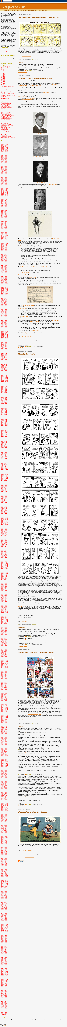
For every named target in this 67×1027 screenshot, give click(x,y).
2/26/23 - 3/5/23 (4, 942)
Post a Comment (22, 72)
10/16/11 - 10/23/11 (4, 423)
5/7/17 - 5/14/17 (4, 687)
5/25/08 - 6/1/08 (4, 265)
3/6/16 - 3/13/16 (4, 631)
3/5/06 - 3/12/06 (4, 162)
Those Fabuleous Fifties (5, 127)
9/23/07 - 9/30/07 (4, 233)
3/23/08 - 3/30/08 (4, 257)
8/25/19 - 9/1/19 (4, 797)
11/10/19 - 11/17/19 (4, 806)
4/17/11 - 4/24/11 (4, 399)
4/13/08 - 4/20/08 (4, 260)
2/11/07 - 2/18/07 (4, 205)
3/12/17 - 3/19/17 (4, 680)
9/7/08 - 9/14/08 (4, 279)
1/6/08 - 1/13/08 (4, 247)
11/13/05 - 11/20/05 (4, 147)
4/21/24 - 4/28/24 (4, 997)
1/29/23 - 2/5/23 (4, 938)
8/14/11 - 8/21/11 (4, 415)
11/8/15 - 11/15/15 (4, 615)
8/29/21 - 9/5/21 (4, 870)
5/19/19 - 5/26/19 (4, 784)
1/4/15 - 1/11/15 (4, 575)
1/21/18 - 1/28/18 (4, 721)
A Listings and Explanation (6, 67)
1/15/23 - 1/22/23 (4, 936)
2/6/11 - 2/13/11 (4, 392)
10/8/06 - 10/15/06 (4, 188)
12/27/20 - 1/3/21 (4, 838)
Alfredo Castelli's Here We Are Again (7, 115)
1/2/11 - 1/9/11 (3, 387)
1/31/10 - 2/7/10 (4, 345)
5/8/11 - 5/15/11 (4, 402)
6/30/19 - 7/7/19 (4, 790)
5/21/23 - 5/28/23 (4, 953)
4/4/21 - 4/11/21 (4, 851)
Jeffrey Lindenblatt (5, 48)
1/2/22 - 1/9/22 (3, 887)
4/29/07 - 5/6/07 (4, 215)
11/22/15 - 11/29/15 (4, 617)
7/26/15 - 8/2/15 (4, 602)
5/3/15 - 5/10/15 (4, 591)
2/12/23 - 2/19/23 (4, 940)
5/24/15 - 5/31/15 (4, 593)
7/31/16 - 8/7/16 (4, 650)
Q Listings (3, 83)
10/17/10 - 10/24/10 (4, 377)
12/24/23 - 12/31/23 (4, 981)
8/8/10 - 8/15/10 (4, 369)
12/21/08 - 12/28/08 (4, 293)
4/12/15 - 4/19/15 (4, 588)
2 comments (34, 59)
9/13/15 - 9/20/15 (4, 608)
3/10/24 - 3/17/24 (4, 991)
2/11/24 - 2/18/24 (4, 988)
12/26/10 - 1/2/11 (4, 386)
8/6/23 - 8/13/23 (4, 963)
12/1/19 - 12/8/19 (4, 809)
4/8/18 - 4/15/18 (4, 731)
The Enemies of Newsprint (6, 88)
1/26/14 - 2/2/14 (4, 530)
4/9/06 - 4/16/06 (4, 166)
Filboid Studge (3, 130)
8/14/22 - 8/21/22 (4, 916)
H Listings (3, 74)
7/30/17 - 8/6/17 (4, 698)
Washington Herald (27, 99)
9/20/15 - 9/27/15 (4, 609)
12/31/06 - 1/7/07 (4, 199)
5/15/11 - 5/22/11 (4, 403)
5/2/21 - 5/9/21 (3, 855)
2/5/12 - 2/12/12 (4, 438)
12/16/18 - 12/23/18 (4, 764)
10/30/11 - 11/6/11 (4, 425)
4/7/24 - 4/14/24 (4, 995)
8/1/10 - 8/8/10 (3, 368)
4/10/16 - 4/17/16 (4, 636)
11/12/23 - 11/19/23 (4, 976)
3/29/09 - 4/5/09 (4, 306)
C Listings (3, 69)
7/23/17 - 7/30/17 (4, 697)
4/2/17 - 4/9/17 (3, 682)
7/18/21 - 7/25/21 (4, 865)
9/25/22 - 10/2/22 (4, 922)
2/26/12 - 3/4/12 (4, 440)
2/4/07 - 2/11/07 (4, 204)
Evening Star (46, 92)
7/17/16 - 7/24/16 (4, 648)
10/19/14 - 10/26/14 (4, 565)
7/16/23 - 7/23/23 (4, 960)
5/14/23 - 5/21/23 (4, 952)
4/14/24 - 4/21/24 (4, 996)
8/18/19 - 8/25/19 (4, 796)
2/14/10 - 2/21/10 (4, 347)
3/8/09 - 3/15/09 (4, 303)
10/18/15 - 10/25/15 (4, 613)
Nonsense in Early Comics (6, 116)
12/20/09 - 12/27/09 (4, 340)
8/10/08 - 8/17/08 (4, 275)
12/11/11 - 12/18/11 (4, 430)
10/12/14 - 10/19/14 (4, 564)
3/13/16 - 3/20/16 (4, 632)
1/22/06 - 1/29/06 (4, 156)
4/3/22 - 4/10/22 (4, 899)
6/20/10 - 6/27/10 (4, 362)
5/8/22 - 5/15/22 (4, 903)
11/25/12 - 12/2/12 (4, 474)
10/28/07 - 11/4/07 (4, 238)
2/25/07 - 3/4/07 (4, 207)
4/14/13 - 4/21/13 (4, 493)
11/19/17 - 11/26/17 (4, 713)
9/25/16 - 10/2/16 (4, 658)
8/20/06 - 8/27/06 (4, 182)
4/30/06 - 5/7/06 (4, 169)
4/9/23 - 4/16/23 (4, 947)
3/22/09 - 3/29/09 (4, 305)
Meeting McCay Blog (5, 131)
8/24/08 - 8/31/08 (4, 277)
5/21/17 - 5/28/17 (4, 689)
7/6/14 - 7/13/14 (4, 551)
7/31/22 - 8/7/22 (4, 914)
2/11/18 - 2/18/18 (4, 724)
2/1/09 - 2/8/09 (3, 298)
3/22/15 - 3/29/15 (4, 585)
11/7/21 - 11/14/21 (4, 879)
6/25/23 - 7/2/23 (4, 957)
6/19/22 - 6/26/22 (4, 909)
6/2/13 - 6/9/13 (3, 499)
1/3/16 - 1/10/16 (4, 623)
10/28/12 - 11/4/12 (4, 471)
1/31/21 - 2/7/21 (4, 843)
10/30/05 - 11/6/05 (4, 145)
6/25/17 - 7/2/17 (4, 693)
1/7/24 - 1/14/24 (4, 983)
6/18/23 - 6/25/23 (4, 956)
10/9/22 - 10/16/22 (4, 923)
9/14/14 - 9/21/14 (4, 560)
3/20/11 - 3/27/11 (4, 397)
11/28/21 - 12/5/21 (4, 882)
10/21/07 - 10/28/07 (4, 237)
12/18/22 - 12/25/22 (4, 933)
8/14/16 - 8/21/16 (4, 652)
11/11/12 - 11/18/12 (4, 472)
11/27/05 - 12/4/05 (4, 149)
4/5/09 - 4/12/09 (4, 307)
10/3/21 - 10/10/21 (4, 875)
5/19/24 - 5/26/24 (4, 1000)
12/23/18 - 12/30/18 (4, 765)
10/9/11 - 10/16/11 (4, 422)
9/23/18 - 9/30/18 (4, 753)
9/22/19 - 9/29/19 (4, 800)
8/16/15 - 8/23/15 (4, 604)
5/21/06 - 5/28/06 (4, 172)
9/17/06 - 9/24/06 (4, 186)
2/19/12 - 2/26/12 (4, 439)
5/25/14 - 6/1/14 (4, 546)
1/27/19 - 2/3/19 (4, 769)
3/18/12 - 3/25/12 (4, 443)
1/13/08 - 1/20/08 (4, 248)
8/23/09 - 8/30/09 (4, 325)
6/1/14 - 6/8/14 (3, 547)
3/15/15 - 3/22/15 (4, 584)
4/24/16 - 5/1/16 (4, 637)
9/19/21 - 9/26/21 (4, 873)
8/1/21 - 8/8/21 (3, 867)
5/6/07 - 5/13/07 (4, 216)
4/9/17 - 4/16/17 (4, 683)
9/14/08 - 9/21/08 (4, 280)
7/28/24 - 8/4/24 (4, 1010)
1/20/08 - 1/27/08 (4, 249)
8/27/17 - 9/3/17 (4, 702)
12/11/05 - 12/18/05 (4, 151)
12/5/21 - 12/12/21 (4, 883)
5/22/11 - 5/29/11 (4, 404)
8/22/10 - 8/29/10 (4, 371)
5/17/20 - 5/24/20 (4, 827)
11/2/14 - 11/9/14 (4, 567)
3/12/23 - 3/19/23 (4, 944)
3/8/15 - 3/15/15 (4, 583)
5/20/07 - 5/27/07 (4, 218)
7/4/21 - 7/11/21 (4, 863)
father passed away (26, 272)
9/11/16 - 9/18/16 (4, 656)
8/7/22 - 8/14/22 (4, 915)
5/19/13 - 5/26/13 (4, 497)
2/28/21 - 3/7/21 (4, 846)
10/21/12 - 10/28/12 (4, 470)
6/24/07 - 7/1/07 (4, 222)
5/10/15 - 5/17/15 (4, 592)
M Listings (3, 79)
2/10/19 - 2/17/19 (4, 771)
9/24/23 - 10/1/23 (4, 969)
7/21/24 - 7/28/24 (4, 1009)
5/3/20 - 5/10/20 (4, 825)
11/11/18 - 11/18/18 (4, 759)
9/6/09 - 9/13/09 (4, 327)
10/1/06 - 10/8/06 (4, 187)
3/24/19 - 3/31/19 (4, 777)
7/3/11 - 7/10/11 (4, 409)
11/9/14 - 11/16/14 (4, 568)
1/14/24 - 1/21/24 (4, 984)
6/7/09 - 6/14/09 (4, 315)
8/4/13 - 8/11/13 (4, 507)
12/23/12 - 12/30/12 (4, 478)
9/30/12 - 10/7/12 (4, 467)
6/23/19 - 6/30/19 (4, 789)
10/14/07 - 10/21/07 (4, 236)
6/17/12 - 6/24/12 (4, 455)
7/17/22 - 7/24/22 (4, 912)
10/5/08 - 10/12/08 (4, 283)
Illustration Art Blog (4, 129)
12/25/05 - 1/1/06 (4, 153)
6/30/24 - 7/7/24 (4, 1006)
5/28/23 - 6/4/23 (4, 954)
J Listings (3, 76)
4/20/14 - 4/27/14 (4, 541)
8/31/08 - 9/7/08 (4, 278)
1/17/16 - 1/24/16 (4, 625)
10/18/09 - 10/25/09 (4, 332)
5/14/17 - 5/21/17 (4, 688)
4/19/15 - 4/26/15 (4, 589)
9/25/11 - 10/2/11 (4, 420)
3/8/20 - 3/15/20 (4, 822)
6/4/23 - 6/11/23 (4, 955)
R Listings (3, 84)
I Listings (3, 75)
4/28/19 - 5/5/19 (4, 781)
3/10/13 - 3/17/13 (4, 488)
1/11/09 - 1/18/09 (4, 296)
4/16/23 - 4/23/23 (4, 948)
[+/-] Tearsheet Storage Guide (7, 86)
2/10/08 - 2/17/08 (4, 252)
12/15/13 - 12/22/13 (4, 525)
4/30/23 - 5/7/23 (4, 950)
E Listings (3, 71)
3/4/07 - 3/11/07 (4, 208)
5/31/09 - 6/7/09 (4, 314)
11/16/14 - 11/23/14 (4, 569)
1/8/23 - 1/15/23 (4, 935)
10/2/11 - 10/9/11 (4, 421)
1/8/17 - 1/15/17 (4, 671)
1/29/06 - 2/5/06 (4, 157)
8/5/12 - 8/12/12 (4, 460)
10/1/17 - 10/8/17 (4, 706)
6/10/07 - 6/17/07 (4, 220)
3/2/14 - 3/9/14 (3, 535)
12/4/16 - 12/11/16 (4, 667)
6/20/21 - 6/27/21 (4, 861)
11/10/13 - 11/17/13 (4, 520)
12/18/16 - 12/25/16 (4, 669)
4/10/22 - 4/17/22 (4, 900)
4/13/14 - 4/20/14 (4, 540)
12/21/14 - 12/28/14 (4, 573)
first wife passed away (27, 332)
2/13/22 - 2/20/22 (4, 892)
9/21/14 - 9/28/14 (4, 561)
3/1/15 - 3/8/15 (3, 582)
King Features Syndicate (5, 106)
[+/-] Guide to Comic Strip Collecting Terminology (8, 96)
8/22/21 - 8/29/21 (4, 869)
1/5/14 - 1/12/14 (4, 527)
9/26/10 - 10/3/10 (4, 375)
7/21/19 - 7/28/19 (4, 792)
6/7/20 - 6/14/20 (4, 830)
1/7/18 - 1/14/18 (4, 719)
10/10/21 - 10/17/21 (4, 876)
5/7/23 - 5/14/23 (4, 951)
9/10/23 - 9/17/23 (4, 967)
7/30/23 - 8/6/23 (4, 962)
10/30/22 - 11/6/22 (4, 926)
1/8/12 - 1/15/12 (4, 434)
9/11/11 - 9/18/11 (4, 418)
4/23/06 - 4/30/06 (4, 168)
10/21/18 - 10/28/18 (4, 757)
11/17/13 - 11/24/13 (4, 521)
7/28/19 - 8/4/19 (4, 793)
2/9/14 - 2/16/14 (4, 532)
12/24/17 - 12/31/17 (4, 717)
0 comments (34, 853)
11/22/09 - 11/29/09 (4, 336)
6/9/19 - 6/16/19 (4, 787)
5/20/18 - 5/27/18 (4, 736)
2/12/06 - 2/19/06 (4, 159)
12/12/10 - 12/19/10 (4, 384)
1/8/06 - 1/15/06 (4, 154)
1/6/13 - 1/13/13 (4, 480)
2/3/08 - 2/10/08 (4, 251)
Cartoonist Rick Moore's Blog (6, 136)
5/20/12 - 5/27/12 (4, 451)
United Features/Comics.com (6, 107)
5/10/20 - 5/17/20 (4, 826)
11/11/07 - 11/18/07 (4, 240)
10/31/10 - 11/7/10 (4, 379)
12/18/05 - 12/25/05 (4, 152)
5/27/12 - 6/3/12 (4, 452)
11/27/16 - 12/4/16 (4, 666)
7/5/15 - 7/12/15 (4, 599)
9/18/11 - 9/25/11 (4, 419)
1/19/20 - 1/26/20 (4, 815)
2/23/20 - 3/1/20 (4, 820)
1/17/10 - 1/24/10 (4, 343)
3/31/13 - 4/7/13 (4, 491)
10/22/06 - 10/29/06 (4, 190)
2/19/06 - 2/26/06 (4, 160)
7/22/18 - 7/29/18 (4, 745)
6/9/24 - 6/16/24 (4, 1003)
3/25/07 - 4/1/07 (4, 210)
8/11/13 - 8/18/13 (4, 508)
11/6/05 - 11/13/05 (4, 146)
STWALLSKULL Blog (5, 123)
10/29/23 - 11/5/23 (4, 974)
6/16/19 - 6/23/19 (4, 788)
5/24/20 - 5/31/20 (4, 828)
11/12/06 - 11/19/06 (4, 193)
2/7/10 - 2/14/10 (4, 346)
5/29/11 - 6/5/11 (4, 405)
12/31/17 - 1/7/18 (4, 718)
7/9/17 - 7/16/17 (4, 695)
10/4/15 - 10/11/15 (4, 611)
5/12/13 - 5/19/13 (4, 496)
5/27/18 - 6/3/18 (4, 737)
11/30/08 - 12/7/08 (4, 290)
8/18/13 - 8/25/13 (4, 509)
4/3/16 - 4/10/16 (4, 635)
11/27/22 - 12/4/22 (4, 930)
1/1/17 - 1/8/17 (3, 670)
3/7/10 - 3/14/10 (4, 350)
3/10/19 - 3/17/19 (4, 775)
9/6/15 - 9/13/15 (4, 607)
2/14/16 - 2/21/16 (4, 628)
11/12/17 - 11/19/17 (4, 712)
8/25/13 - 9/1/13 (4, 510)
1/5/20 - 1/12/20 (4, 813)
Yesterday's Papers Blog (5, 119)
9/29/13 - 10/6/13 (4, 515)
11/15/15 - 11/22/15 (4, 616)
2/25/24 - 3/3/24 (4, 989)
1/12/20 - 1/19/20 (4, 814)
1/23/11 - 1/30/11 (4, 390)
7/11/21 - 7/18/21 (4, 864)
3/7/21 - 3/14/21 (4, 847)
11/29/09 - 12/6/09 (4, 337)
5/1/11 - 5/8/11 (3, 401)
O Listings (3, 81)
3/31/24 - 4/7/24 (4, 994)
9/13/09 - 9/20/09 (4, 328)
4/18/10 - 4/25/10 (4, 354)
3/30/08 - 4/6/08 (4, 258)
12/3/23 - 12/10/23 (4, 978)
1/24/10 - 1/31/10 (4, 344)
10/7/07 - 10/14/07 (4, 235)
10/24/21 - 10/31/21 (4, 878)
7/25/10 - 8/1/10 (4, 367)
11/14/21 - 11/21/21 (4, 880)
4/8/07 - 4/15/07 (4, 212)
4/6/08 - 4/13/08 (4, 259)
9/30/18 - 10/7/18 (4, 754)
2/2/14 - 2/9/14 (3, 531)
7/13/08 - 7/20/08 (4, 272)
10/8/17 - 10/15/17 (4, 707)
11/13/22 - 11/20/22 (4, 928)
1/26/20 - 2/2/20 (4, 816)
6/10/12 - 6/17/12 (4, 454)
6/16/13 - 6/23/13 (4, 501)
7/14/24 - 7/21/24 (4, 1008)
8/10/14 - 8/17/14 (4, 556)
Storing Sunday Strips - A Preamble (7, 91)
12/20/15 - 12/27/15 (4, 621)
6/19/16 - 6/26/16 (4, 645)
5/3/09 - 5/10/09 (4, 310)
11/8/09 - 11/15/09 (4, 334)
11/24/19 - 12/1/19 (4, 808)
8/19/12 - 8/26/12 (4, 461)
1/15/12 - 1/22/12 (4, 435)
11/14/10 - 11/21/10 (4, 381)
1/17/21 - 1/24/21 (4, 841)
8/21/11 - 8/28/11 (4, 416)
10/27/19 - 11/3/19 (4, 804)
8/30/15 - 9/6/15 (4, 606)
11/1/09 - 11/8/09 (4, 333)
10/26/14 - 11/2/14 (4, 566)
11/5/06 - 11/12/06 (4, 192)
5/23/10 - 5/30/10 (4, 359)
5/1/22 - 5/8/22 (3, 902)
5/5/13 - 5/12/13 (4, 495)
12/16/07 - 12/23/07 (4, 244)
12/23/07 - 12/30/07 (4, 245)
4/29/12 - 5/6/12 (4, 449)
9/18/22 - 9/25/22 (4, 921)
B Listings (3, 68)
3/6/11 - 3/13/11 (4, 395)
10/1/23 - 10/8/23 (4, 970)
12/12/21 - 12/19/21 (4, 884)
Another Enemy (4, 89)
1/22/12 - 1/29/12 (4, 436)
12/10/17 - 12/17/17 (4, 715)
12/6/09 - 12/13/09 (4, 338)
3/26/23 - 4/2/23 (4, 945)
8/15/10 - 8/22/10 (4, 370)
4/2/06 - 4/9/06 (3, 165)
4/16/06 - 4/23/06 (4, 167)
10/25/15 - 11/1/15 (4, 614)
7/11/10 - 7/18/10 (4, 365)
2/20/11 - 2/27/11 (4, 394)
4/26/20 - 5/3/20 (4, 824)
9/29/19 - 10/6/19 (4, 801)
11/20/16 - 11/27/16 (4, 665)
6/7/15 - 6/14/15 (4, 595)
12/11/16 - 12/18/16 (4, 668)
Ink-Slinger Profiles (26, 336)
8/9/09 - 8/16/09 (4, 323)
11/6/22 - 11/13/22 (4, 927)
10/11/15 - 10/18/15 (4, 612)
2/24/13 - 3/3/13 (4, 486)
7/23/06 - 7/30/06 (4, 178)
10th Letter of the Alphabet (6, 112)
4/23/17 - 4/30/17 (4, 685)
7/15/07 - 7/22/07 (4, 225)
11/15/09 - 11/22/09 (4, 335)
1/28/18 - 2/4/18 (4, 722)
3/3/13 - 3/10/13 (4, 487)
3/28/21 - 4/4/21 (4, 850)
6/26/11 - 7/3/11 (4, 408)
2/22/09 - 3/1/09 (4, 301)
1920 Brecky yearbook (40, 133)
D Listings (3, 70)
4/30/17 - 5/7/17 (4, 686)
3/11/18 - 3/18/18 (4, 727)
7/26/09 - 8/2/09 (4, 321)
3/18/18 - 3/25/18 (4, 728)
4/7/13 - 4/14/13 (4, 492)
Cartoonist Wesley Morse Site (6, 121)
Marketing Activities (23, 316)
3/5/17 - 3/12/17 (4, 679)
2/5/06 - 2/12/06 (4, 158)
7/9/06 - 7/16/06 (4, 176)
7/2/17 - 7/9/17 (3, 694)
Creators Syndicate (4, 105)
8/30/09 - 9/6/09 (4, 326)
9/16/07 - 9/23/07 (4, 232)
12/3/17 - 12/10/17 (4, 714)
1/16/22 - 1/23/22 (4, 889)
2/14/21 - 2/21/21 (4, 845)
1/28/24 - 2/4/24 (4, 986)
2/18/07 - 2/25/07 (4, 206)
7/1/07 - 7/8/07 (3, 223)
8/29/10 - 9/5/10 (4, 372)
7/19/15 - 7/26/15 (4, 601)
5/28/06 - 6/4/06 (4, 173)
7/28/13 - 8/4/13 (4, 506)
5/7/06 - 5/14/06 (4, 170)
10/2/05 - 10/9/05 (4, 142)
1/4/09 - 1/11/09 (4, 295)
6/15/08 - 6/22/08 (4, 268)
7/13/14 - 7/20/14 (4, 552)
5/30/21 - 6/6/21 (4, 858)
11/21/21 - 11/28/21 (4, 881)
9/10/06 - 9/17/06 (4, 185)
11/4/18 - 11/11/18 (4, 758)
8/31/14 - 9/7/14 (4, 559)
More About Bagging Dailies (6, 90)
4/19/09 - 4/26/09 (4, 308)
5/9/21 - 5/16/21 (4, 856)
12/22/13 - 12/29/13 (4, 526)
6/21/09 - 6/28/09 (4, 317)
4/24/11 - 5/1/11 (4, 400)
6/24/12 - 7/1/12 (4, 456)
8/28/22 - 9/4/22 (4, 918)
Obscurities (24, 621)
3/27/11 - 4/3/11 (4, 398)
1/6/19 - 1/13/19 (4, 767)
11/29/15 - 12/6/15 (4, 618)
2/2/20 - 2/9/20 (3, 817)
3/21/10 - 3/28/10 (4, 351)
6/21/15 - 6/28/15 (4, 597)
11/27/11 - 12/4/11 (4, 428)
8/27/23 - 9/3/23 (4, 966)
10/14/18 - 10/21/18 (4, 756)
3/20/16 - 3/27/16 (4, 633)
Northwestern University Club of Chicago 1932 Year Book (34, 266)
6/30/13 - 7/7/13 (4, 503)
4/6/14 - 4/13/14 (4, 539)
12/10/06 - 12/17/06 (4, 197)
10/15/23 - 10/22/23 (4, 972)
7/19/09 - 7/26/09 (4, 320)
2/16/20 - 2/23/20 (4, 819)
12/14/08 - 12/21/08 (4, 292)
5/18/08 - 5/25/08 (4, 264)
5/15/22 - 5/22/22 (4, 904)
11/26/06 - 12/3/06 (4, 195)
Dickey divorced (22, 274)
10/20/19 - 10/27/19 (4, 803)
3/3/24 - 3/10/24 (4, 990)
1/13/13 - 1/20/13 (4, 481)
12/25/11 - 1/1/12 (4, 432)
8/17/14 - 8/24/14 (4, 557)
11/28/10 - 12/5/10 (4, 383)
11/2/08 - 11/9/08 (4, 286)
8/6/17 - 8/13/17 (4, 699)
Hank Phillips (29, 640)
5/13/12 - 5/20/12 (4, 450)
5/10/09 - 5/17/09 (4, 311)
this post (8, 60)
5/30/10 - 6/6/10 (4, 360)
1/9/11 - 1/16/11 (4, 388)
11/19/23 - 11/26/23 (4, 977)
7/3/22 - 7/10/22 (4, 911)
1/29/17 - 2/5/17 (4, 674)
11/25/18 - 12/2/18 (4, 761)
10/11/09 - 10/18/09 (4, 331)
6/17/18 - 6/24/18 (4, 740)
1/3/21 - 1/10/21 (4, 839)
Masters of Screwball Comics (6, 118)
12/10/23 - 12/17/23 (4, 979)
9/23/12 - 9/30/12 (4, 466)
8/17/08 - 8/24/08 (4, 276)
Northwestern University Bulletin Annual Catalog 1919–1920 (38, 85)
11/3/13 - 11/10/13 (4, 519)
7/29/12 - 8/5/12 (4, 459)
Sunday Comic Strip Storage (6, 92)
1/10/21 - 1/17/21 (4, 840)
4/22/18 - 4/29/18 (4, 733)
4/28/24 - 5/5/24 (4, 998)
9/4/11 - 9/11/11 (4, 417)
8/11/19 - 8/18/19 (4, 795)
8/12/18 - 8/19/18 (4, 747)
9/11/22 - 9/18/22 (4, 920)
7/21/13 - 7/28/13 (4, 505)
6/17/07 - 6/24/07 (4, 221)
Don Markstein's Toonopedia (34, 714)
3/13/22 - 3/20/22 (4, 896)
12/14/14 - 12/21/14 (4, 572)
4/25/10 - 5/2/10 (4, 355)
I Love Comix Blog (4, 128)
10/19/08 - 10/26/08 (4, 285)
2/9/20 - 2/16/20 (4, 818)
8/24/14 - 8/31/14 (4, 558)
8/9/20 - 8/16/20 (4, 835)
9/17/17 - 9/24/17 (4, 704)
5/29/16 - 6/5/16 (4, 642)
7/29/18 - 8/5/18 (4, 746)
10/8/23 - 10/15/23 (4, 971)
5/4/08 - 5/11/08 (4, 263)
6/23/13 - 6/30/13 (4, 502)
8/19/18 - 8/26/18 (4, 748)
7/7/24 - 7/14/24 (4, 1007)
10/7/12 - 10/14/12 (4, 468)
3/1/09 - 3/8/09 (3, 302)
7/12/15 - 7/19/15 (4, 600)
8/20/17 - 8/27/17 (4, 701)
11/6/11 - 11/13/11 (4, 426)
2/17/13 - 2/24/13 (4, 485)
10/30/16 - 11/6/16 (4, 662)
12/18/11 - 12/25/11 (4, 431)
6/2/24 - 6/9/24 (3, 1002)
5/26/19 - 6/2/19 (4, 785)
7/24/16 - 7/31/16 (4, 649)
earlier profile (23, 80)
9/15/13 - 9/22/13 (4, 513)
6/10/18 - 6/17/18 (4, 739)
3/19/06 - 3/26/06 (4, 164)
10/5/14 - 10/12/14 (4, 563)
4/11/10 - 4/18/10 (4, 353)
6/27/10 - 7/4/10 (4, 363)
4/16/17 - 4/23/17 (4, 684)
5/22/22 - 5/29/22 (4, 905)
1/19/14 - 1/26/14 (4, 529)
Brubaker (28, 636)
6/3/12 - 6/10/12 (4, 453)
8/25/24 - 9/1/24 (4, 1013)
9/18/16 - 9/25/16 (4, 657)
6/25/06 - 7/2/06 (4, 175)
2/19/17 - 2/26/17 (4, 677)
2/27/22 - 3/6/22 (4, 894)
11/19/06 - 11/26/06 (4, 194)
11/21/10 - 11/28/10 (4, 382)
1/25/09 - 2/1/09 (4, 297)
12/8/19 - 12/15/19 (4, 810)
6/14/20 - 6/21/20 (4, 831)
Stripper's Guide (14, 7)
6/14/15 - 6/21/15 (4, 596)
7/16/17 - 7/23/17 (4, 696)
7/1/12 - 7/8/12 (3, 457)
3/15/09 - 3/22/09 (4, 304)
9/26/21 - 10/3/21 (4, 874)
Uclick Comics (3, 108)
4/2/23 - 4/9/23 (3, 946)
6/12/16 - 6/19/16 (4, 644)
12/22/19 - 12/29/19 (4, 812)
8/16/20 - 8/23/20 (4, 836)
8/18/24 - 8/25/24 (4, 1012)
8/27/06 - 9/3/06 (4, 183)
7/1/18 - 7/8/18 (3, 742)
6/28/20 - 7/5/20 (4, 833)
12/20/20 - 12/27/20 (4, 837)
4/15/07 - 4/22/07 (4, 213)
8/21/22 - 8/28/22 (4, 917)
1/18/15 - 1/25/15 (4, 577)
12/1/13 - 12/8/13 (4, 523)
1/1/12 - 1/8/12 (3, 433)
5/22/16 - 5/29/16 (4, 641)
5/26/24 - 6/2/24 (4, 1001)
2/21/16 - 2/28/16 (4, 629)
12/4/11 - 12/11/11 (4, 429)
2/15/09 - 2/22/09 (4, 300)
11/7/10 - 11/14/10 (4, 380)
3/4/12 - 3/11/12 (4, 441)
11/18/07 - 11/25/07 (4, 241)
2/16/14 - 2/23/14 (4, 533)
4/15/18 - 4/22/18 (4, 732)
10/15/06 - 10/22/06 (4, 189)
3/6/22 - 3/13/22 (4, 895)
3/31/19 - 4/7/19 (4, 778)
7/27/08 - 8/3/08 (4, 274)
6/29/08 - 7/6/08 (4, 270)
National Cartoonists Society (6, 117)
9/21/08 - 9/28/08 (4, 281)
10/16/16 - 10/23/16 (4, 660)
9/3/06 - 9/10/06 (4, 184)
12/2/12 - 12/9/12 (4, 475)
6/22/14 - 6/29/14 (4, 549)
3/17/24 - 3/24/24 (4, 992)
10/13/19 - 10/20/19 (4, 802)
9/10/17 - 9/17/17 (4, 703)
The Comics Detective (5, 111)
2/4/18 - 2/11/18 (4, 723)
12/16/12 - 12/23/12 (4, 477)
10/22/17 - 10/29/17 (4, 709)
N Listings (3, 80)
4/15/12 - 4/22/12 (4, 447)
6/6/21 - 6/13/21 (4, 859)
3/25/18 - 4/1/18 (4, 729)
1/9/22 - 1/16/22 (4, 888)
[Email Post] (37, 59)
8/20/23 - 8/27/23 (4, 965)
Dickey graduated (53, 184)
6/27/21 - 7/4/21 (4, 862)
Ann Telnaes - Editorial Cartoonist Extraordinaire (7, 126)
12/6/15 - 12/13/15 (4, 619)
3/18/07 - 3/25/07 (4, 209)
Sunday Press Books (5, 122)
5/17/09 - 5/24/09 (4, 312)
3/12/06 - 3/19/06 (4, 163)
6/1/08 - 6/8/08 (3, 266)
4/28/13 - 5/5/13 (4, 494)
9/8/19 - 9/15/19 (4, 799)
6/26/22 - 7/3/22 (4, 910)
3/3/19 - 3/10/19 (4, 774)
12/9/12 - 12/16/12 (4, 476)
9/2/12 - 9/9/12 (3, 463)
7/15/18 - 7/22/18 (4, 744)
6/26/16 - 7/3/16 (4, 646)
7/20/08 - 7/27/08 (4, 273)
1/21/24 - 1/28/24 (4, 985)
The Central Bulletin (36, 156)
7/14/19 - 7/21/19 (4, 791)
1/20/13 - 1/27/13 (4, 482)
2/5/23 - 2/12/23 (4, 939)
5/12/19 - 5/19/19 (4, 783)
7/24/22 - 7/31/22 (4, 913)
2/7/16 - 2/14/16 (4, 627)
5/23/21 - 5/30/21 (4, 857)
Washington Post (34, 321)
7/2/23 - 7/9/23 (3, 958)
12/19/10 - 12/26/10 (4, 385)
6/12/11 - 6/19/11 (4, 406)
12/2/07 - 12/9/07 (4, 242)
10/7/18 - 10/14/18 (4, 755)
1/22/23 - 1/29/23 (4, 937)
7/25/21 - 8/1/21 (4, 866)
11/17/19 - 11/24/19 (4, 807)
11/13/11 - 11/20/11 (4, 427)
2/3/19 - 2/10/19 (4, 770)
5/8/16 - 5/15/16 (4, 639)
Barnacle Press (4, 110)
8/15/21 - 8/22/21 (4, 868)
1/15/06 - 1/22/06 (4, 155)
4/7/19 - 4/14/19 (4, 779)
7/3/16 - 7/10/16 (4, 647)
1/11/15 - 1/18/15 (4, 576)
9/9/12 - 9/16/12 (4, 464)
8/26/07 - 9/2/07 (4, 230)
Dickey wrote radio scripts (28, 305)
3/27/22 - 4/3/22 (4, 898)
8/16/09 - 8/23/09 (4, 324)
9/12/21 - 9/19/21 (4, 872)
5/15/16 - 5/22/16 (4, 640)
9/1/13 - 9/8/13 (3, 511)
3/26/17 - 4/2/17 (4, 681)
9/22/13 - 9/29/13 (4, 514)
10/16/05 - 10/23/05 (4, 143)
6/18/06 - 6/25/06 (4, 174)
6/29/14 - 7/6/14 (4, 550)
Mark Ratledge (4, 51)
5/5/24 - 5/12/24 (4, 999)
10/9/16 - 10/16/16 (4, 659)
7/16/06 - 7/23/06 (4, 177)
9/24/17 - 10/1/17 (4, 705)
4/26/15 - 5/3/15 (4, 590)
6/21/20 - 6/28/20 (4, 832)
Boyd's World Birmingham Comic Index (8, 137)
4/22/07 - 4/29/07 (4, 214)
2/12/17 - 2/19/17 (4, 676)
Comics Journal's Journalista (6, 114)
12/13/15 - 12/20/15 (4, 620)
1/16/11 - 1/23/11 (4, 389)
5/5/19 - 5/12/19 (4, 782)
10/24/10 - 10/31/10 (4, 378)
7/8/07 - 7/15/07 (4, 224)
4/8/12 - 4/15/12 (4, 446)
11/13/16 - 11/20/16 (4, 664)
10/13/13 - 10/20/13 (4, 516)
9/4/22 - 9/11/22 (4, 919)
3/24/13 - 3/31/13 (4, 490)
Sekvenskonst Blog (4, 120)
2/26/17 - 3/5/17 (4, 678)
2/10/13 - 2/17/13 (4, 484)
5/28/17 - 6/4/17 (4, 690)
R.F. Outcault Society (5, 132)
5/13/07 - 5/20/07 (4, 217)
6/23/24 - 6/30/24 (4, 1005)
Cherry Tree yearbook (40, 182)
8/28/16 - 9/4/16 (4, 654)
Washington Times (22, 96)
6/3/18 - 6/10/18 (4, 738)
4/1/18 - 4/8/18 (3, 730)
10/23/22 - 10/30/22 (4, 925)
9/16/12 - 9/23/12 (4, 465)
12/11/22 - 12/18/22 (4, 932)
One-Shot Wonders (26, 56)
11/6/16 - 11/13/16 (4, 663)
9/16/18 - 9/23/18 (4, 752)
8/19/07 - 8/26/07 (4, 229)
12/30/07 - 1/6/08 (4, 246)
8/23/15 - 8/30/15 (4, 605)
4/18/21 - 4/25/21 (4, 853)
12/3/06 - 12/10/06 (4, 196)
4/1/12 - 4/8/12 (3, 445)
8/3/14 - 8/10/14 (4, 555)
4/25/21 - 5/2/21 (4, 854)
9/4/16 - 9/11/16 (4, 655)
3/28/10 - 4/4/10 (4, 352)
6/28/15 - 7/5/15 (4, 598)
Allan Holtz (29, 774)
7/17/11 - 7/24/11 (4, 411)
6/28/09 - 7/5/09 (4, 318)
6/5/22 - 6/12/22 (4, 907)
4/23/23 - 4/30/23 (4, 949)
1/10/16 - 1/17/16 (4, 624)
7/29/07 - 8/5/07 (4, 226)
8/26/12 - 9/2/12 (4, 462)
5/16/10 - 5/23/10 (4, 358)
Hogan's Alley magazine (5, 104)
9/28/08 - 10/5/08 (4, 282)
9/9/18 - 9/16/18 (4, 751)
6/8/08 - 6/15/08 (4, 267)
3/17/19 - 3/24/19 (4, 776)
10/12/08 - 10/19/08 (4, 284)
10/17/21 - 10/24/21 (4, 877)
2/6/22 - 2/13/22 (4, 891)
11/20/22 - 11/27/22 (4, 929)
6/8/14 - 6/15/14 (4, 548)
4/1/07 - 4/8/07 (3, 211)
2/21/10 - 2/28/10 (4, 348)
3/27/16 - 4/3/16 (4, 634)
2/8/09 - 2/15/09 (4, 299)
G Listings (3, 73)
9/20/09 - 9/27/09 (4, 329)
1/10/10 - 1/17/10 (4, 342)
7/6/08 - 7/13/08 (4, 271)
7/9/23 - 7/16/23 (4, 959)
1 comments (33, 339)
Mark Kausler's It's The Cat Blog (6, 124)
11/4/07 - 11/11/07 (4, 239)
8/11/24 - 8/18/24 (4, 1011)
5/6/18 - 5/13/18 (4, 735)
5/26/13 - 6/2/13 (4, 498)
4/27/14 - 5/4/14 (4, 542)
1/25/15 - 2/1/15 (4, 578)
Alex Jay (3, 49)
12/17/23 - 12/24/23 (4, 980)
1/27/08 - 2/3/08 (4, 250)
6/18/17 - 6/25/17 (4, 692)
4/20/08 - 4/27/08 (4, 261)
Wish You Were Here (27, 850)
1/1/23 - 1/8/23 (3, 934)
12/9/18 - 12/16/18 (4, 763)
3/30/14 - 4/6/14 (4, 538)
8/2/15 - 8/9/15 (3, 603)
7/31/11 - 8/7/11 (4, 413)
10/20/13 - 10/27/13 (4, 517)
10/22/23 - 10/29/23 (4, 973)
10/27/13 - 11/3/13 (4, 518)
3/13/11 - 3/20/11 (4, 396)
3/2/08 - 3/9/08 (3, 254)
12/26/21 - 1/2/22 (4, 886)
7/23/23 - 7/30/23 (4, 961)
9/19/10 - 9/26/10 (4, 374)
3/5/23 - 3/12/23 (4, 943)
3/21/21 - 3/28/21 (4, 849)
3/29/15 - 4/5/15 (4, 586)
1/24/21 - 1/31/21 (4, 842)
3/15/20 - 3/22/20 (4, 823)
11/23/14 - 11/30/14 (4, 570)
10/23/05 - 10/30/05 (4, 144)
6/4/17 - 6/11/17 (4, 691)
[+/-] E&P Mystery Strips (6, 66)
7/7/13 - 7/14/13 (4, 504)
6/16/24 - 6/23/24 (4, 1004)
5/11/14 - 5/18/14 (4, 544)
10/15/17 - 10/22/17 (4, 708)
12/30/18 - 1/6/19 (4, 766)
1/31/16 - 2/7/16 (4, 626)
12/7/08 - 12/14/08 (4, 291)
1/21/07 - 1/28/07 (4, 202)
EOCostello (29, 70)
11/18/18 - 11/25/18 (4, 760)
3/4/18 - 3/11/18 (4, 726)
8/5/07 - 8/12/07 (4, 227)
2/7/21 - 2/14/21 (4, 844)
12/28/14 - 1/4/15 (4, 574)
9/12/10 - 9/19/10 (4, 373)
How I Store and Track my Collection (7, 93)
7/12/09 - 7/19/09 (4, 319)
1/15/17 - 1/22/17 (4, 672)
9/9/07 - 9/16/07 (4, 231)
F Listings (3, 72)
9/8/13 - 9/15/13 (4, 512)
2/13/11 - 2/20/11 (4, 393)
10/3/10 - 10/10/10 (4, 376)
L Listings (3, 78)
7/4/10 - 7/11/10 (4, 364)
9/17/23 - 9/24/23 (4, 968)
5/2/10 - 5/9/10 (3, 356)
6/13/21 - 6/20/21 (4, 860)
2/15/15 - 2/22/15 (4, 581)
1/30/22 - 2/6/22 (4, 890)
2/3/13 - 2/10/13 (4, 483)
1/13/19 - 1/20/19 (4, 768)
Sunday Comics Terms (5, 98)
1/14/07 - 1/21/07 (4, 201)
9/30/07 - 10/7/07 (4, 234)
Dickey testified (32, 277)
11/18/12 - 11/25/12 (4, 473)
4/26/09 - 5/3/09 (4, 309)
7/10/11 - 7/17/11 (4, 410)
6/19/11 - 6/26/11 (4, 407)
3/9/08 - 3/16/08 (4, 255)
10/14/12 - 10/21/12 (4, 469)
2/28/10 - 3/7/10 (4, 349)
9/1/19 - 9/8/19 (3, 798)
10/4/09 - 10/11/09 (4, 330)
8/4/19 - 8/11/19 (4, 794)
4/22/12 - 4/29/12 (4, 448)
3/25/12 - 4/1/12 (4, 444)
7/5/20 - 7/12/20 (4, 834)
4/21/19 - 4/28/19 (4, 780)
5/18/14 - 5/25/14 (4, 545)
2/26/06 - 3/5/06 (4, 161)
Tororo (27, 753)
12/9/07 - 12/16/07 (4, 243)
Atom (4, 1025)
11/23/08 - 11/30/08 (4, 289)
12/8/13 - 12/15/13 (4, 524)
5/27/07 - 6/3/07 (4, 219)
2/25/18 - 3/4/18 (4, 725)
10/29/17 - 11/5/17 (4, 710)
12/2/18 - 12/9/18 (4, 762)
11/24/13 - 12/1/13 (4, 522)
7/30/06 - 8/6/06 (4, 179)
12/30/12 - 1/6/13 (4, 479)
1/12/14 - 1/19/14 (4, 528)
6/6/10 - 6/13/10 (4, 361)
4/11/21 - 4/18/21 (4, 852)
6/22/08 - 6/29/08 (4, 269)
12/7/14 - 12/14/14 (4, 571)
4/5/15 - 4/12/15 (4, 587)
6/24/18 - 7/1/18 (4, 741)
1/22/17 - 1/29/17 (4, 673)
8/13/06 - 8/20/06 (4, 181)
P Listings (3, 82)
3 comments (34, 624)
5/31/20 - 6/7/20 (4, 829)
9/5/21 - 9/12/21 (4, 871)
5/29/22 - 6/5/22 (4, 906)
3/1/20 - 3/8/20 (3, 821)
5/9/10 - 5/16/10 (4, 357)
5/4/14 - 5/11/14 (4, 543)
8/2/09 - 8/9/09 (3, 322)
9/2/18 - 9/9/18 (3, 750)
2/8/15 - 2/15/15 (4, 580)
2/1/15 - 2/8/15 (3, 579)
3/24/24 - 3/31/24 (4, 993)
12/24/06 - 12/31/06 (4, 198)
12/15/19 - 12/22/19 (4, 811)
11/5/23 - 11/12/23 (4, 975)
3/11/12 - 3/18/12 (4, 442)
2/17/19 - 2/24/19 (4, 772)
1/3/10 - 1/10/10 (4, 341)
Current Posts (3, 1014)
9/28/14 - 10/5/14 (4, 562)
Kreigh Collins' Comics (5, 102)
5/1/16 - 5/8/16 (3, 638)
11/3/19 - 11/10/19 (4, 805)
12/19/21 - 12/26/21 (4, 885)
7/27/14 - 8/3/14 (4, 554)
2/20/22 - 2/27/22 (4, 893)
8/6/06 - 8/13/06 (4, 180)
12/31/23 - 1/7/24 (4, 982)
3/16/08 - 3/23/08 (4, 256)
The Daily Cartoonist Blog (5, 113)
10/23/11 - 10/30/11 (4, 424)
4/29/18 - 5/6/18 (4, 734)
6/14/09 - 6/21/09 (4, 316)
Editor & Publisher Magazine (6, 109)
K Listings (3, 77)
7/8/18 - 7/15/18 (4, 743)
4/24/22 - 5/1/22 (4, 901)
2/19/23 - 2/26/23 (4, 941)
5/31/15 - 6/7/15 (4, 594)
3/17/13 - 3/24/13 (4, 489)
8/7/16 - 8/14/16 (4, 651)
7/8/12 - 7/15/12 (4, 458)
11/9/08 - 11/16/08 (4, 287)
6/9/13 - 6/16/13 (4, 500)
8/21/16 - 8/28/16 (4, 653)
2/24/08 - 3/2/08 (4, 253)
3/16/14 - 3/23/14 (4, 537)
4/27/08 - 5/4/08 (4, 262)
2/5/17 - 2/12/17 (4, 675)
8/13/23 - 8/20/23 (4, 964)
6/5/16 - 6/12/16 (4, 643)
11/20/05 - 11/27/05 (4, 148)
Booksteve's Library (4, 135)
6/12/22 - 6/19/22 (4, 908)
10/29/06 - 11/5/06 (4, 191)
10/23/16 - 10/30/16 (4, 661)
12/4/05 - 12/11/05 (4, 150)
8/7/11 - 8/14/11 (4, 414)
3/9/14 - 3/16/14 (4, 536)
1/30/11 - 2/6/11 (4, 391)
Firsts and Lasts (25, 719)
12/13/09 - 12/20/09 (4, 339)
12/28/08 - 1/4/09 (4, 294)
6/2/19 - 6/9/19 (3, 786)
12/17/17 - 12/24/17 (4, 716)
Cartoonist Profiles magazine (6, 103)
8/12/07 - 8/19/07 (4, 228)
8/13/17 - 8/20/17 (4, 700)
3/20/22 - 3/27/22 (4, 897)
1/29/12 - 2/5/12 (4, 437)
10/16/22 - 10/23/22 (4, 924)
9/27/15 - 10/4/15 (4, 610)
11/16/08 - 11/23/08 (4, 288)
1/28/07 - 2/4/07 (4, 203)
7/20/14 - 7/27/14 (4, 553)
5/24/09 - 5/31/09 (4, 313)
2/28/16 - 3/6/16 (4, 630)
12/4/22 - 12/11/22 (4, 931)
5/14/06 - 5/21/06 (4, 171)
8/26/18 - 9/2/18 (4, 749)
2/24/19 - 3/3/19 (4, 773)
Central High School (30, 98)
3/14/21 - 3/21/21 (4, 848)
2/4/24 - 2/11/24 (4, 987)
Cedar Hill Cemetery (34, 330)
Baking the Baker (4, 134)
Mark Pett (20, 606)
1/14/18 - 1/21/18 (4, 720)
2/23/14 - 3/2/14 (4, 534)
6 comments (34, 723)
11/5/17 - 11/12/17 (4, 711)
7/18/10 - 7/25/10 (4, 366)
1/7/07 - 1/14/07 (4, 200)
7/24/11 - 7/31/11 (4, 412)
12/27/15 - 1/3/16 (4, 622)
